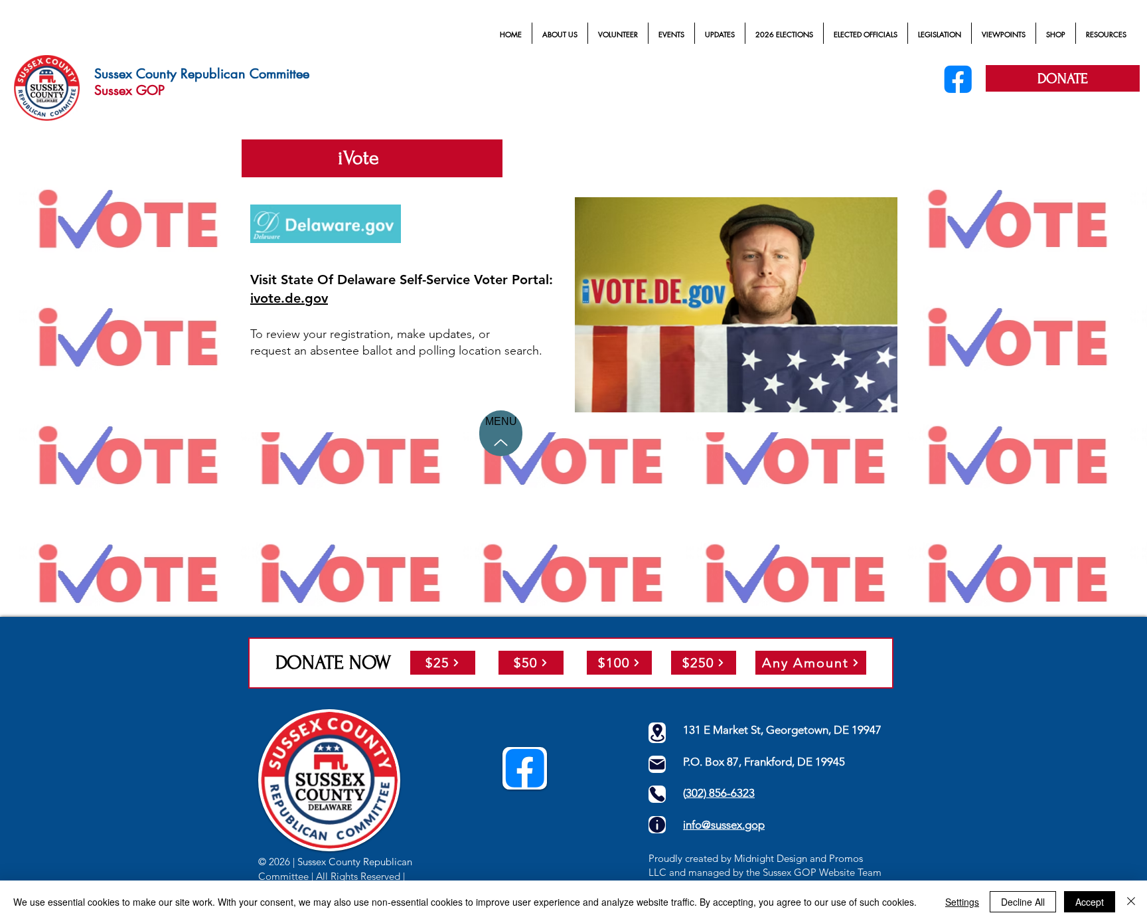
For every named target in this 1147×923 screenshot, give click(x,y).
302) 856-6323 (720, 792)
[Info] (657, 824)
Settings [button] (962, 901)
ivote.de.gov (289, 298)
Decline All (1023, 901)
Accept (1089, 901)
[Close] (1131, 901)
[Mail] (657, 764)
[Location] (657, 732)
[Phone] (657, 794)
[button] (559, 34)
